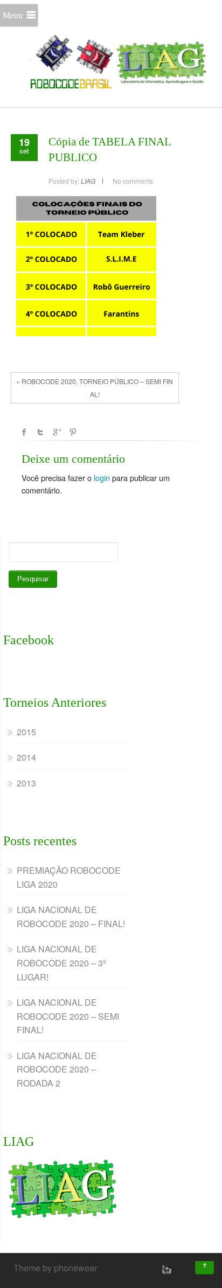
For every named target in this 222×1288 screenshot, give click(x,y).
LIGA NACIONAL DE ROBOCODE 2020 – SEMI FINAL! (68, 1016)
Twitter (40, 432)
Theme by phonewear (55, 1268)
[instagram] (165, 1269)
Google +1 (56, 432)
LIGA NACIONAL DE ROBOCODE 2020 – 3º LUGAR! (61, 963)
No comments (133, 180)
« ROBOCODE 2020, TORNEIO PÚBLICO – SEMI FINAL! (94, 388)
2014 (26, 757)
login (102, 477)
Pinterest (73, 432)
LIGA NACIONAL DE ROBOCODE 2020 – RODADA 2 (57, 1069)
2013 (26, 783)
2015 (26, 732)
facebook (24, 432)
